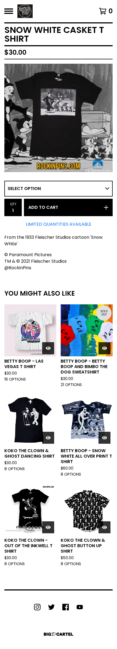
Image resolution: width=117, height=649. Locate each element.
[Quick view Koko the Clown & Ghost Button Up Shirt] (104, 527)
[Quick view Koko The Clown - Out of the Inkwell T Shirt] (48, 527)
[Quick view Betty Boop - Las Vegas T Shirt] (48, 348)
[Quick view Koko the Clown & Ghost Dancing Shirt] (48, 438)
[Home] (25, 11)
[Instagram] (37, 607)
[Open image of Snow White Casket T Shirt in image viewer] (58, 118)
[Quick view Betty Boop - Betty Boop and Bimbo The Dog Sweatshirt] (104, 348)
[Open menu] (8, 11)
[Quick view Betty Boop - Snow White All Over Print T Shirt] (104, 438)
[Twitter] (51, 607)
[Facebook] (65, 607)
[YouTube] (79, 607)
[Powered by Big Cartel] (58, 634)
